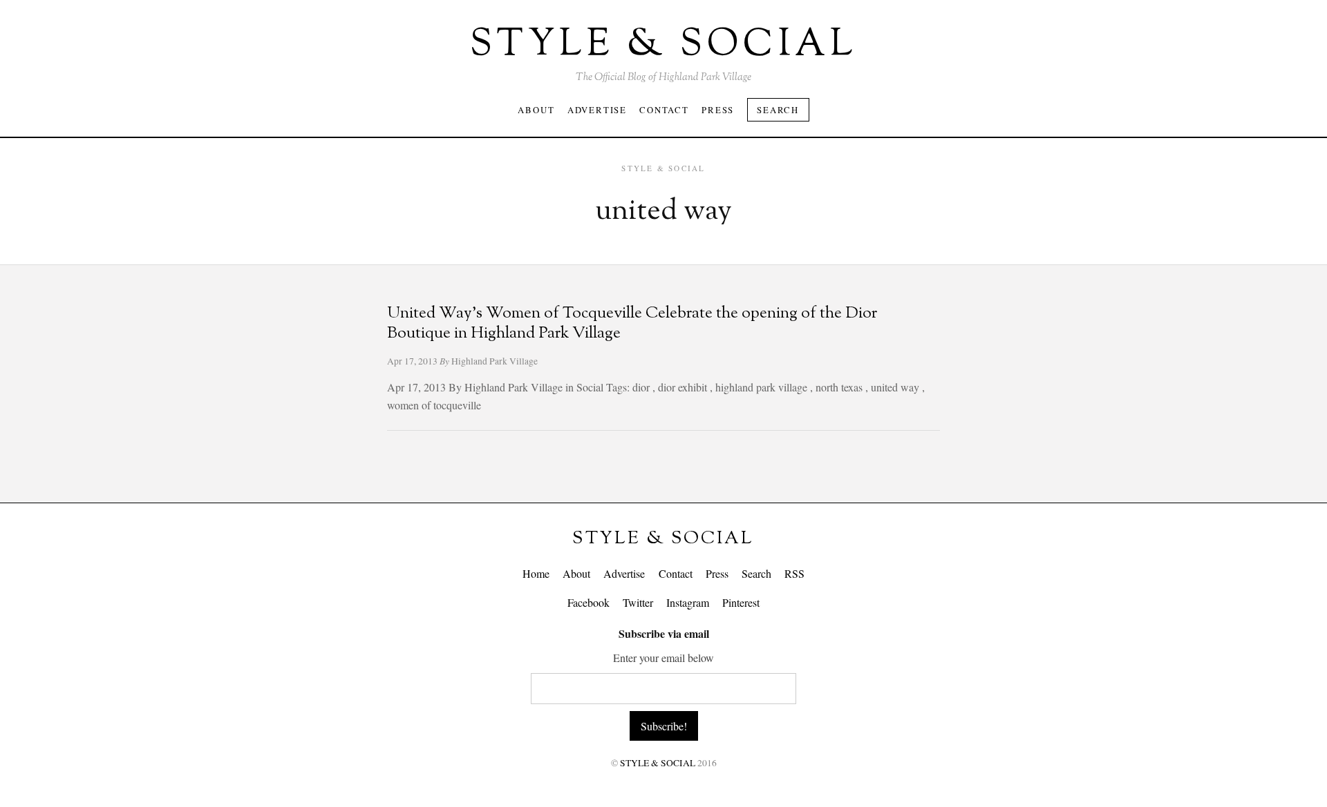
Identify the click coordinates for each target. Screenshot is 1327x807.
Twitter (638, 602)
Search (778, 110)
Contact (676, 573)
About (576, 573)
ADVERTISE (597, 110)
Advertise (624, 573)
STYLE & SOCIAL (663, 539)
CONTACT (664, 110)
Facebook (588, 602)
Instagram (687, 602)
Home (536, 573)
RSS (794, 573)
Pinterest (741, 602)
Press (717, 573)
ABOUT (536, 110)
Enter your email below (663, 657)
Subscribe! (664, 726)
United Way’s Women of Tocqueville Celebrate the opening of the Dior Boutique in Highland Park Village (632, 323)
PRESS (718, 110)
